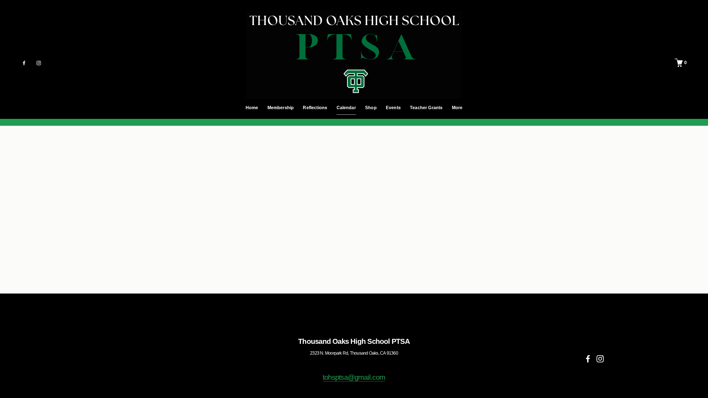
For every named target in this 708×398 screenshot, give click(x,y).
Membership (280, 107)
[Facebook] (24, 63)
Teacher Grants (426, 107)
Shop (371, 107)
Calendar (346, 107)
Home (252, 107)
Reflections (315, 107)
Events (393, 107)
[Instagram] (38, 63)
